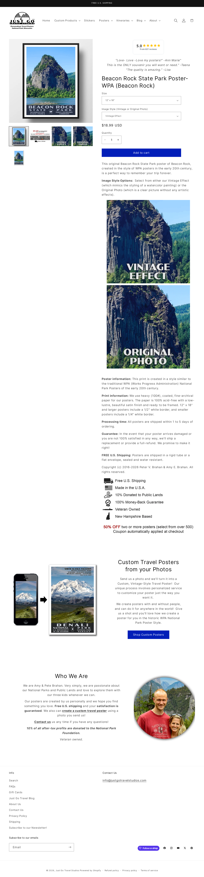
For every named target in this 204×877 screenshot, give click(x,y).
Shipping (14, 821)
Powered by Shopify (90, 870)
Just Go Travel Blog (22, 798)
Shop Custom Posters (148, 634)
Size (104, 93)
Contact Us (16, 810)
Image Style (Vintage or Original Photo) (125, 109)
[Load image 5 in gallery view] (19, 157)
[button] (67, 20)
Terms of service (149, 870)
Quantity (107, 132)
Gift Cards (15, 792)
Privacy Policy (18, 815)
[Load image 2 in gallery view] (40, 136)
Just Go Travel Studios (67, 870)
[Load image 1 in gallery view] (19, 136)
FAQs (12, 786)
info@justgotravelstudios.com (124, 780)
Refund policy (112, 870)
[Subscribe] (70, 847)
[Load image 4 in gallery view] (83, 136)
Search (13, 780)
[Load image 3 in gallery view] (61, 136)
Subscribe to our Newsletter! (28, 827)
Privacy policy (129, 870)
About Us (15, 804)
